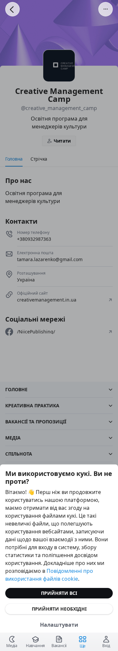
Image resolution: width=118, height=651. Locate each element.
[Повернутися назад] (12, 9)
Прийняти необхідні (59, 609)
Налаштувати (59, 624)
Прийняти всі (59, 593)
